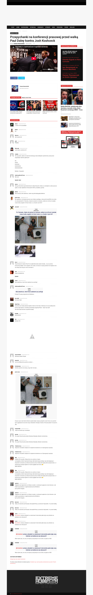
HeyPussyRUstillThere (20, 175)
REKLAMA (72, 27)
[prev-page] (11, 115)
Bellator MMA (18, 30)
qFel (16, 141)
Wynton (17, 135)
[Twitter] (82, 1)
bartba (16, 434)
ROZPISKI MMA (24, 27)
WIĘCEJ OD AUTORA (26, 97)
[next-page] (13, 115)
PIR (15, 319)
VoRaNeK (17, 528)
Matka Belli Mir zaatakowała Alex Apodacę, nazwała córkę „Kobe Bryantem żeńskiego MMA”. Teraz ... (72, 109)
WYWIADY (47, 27)
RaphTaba (17, 304)
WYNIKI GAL (33, 27)
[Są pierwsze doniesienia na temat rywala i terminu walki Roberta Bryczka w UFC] (64, 125)
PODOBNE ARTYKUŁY (15, 97)
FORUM (66, 27)
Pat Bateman (18, 366)
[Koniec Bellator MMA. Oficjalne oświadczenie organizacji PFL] (17, 105)
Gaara (16, 123)
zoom (16, 513)
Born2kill (17, 298)
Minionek (17, 148)
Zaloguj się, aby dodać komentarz (17, 559)
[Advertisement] (46, 15)
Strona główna (12, 30)
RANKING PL (41, 27)
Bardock (17, 502)
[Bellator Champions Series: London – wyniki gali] (50, 105)
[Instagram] (80, 1)
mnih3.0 (17, 483)
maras (16, 184)
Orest (16, 280)
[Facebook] (77, 1)
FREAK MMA (59, 27)
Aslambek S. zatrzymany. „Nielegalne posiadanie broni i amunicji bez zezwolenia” (75, 118)
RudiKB (16, 313)
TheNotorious (18, 446)
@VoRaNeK (17, 515)
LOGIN (17, 27)
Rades (16, 129)
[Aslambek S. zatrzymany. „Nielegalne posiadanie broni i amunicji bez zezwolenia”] (64, 118)
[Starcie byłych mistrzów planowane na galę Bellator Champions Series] (33, 105)
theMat (16, 154)
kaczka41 (17, 206)
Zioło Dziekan (18, 354)
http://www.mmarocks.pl (24, 88)
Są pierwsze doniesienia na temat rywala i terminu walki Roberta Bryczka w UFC (75, 125)
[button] (81, 27)
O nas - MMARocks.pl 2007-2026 (16, 593)
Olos (16, 271)
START (12, 27)
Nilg (16, 457)
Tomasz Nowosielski (19, 43)
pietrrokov (17, 371)
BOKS (53, 27)
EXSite (16, 191)
